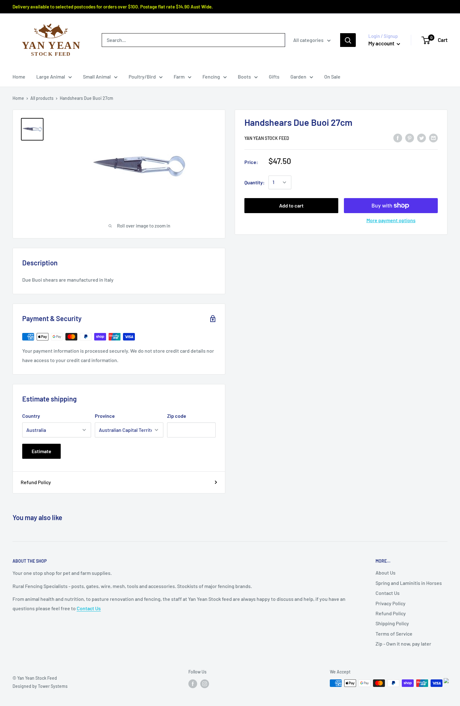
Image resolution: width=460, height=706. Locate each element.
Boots (244, 76)
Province (105, 416)
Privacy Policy (391, 603)
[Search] (348, 40)
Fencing (211, 76)
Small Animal (97, 76)
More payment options (391, 220)
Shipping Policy (392, 623)
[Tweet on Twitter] (421, 137)
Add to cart (291, 205)
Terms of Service (394, 634)
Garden (298, 76)
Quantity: (254, 182)
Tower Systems (53, 686)
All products (42, 98)
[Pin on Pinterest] (409, 137)
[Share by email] (433, 137)
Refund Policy (36, 482)
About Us (386, 573)
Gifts (274, 76)
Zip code (176, 416)
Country (31, 416)
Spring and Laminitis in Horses (409, 583)
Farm (179, 76)
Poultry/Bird (142, 76)
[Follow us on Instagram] (204, 683)
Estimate (41, 451)
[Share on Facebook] (397, 137)
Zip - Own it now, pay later (403, 644)
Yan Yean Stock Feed (266, 138)
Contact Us (89, 608)
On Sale (332, 76)
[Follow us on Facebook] (192, 683)
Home (19, 76)
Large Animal (50, 76)
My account (381, 43)
